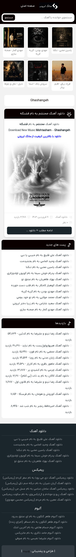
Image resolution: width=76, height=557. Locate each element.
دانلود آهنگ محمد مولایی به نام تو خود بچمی (43, 297)
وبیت (26, 551)
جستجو (9, 17)
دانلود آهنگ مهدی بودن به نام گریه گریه (45, 291)
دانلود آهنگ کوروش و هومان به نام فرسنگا (44, 394)
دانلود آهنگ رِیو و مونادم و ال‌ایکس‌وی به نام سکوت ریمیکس (38, 494)
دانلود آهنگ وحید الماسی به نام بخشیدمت (44, 261)
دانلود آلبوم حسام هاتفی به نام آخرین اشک (38, 527)
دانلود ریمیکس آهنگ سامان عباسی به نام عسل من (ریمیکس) (38, 489)
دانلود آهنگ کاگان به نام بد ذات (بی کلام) (45, 376)
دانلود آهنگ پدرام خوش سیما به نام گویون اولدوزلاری (38, 273)
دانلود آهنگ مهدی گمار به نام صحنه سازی (44, 309)
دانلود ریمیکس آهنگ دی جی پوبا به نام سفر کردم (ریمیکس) (38, 478)
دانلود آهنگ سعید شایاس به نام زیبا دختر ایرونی (41, 303)
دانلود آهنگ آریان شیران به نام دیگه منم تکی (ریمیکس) (38, 483)
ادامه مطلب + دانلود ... (39, 230)
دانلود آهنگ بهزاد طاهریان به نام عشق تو (45, 279)
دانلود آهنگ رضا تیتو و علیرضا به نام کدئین (44, 334)
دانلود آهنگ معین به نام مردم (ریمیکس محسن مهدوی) (38, 500)
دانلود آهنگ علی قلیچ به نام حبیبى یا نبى (45, 255)
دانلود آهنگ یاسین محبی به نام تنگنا (47, 267)
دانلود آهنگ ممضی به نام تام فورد (49, 352)
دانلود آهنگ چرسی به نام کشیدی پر (48, 370)
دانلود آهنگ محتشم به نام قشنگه (42, 114)
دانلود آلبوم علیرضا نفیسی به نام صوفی (38, 538)
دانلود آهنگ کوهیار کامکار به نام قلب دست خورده (40, 285)
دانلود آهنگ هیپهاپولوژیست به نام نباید (45, 346)
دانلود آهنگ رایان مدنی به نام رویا (49, 358)
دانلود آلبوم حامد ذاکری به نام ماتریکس (38, 533)
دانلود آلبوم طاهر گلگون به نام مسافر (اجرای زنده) (38, 522)
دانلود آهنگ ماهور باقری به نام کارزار (48, 364)
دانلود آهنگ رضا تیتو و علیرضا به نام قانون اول (42, 382)
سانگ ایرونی (25, 136)
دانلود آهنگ (61, 217)
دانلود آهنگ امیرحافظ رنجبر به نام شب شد (44, 406)
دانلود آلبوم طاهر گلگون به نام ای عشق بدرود (38, 516)
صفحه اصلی (28, 6)
